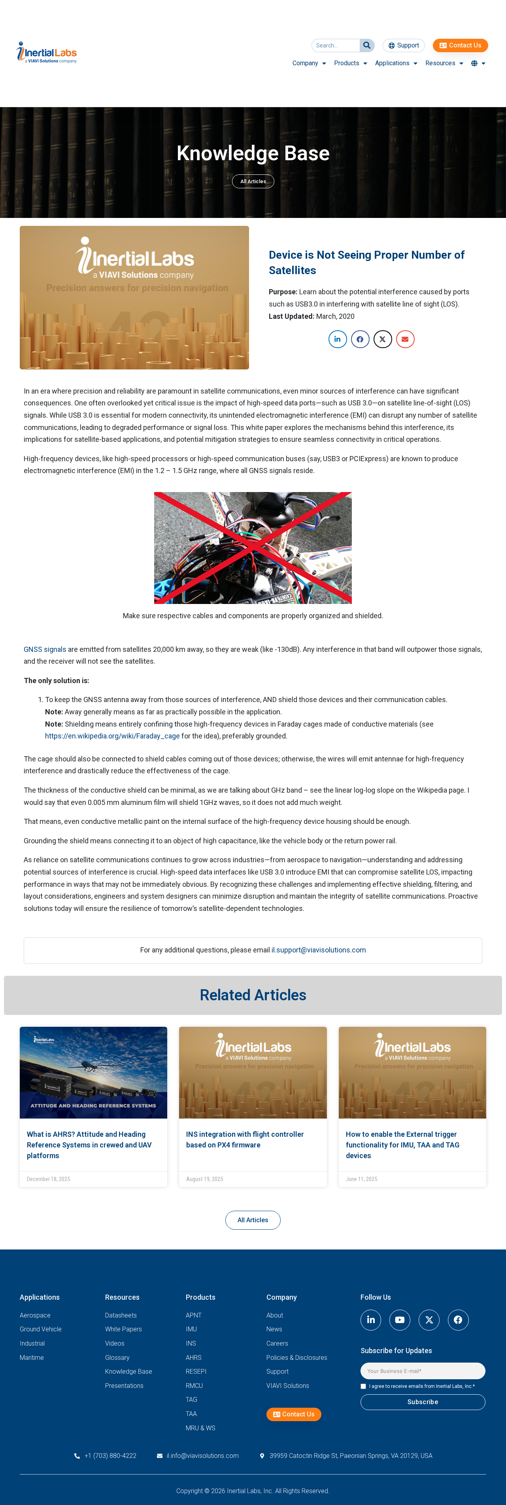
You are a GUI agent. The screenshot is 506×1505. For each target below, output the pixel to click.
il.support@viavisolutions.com (319, 950)
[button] (338, 339)
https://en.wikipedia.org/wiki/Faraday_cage (112, 736)
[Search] (367, 45)
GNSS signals (45, 649)
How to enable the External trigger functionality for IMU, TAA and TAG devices (402, 1145)
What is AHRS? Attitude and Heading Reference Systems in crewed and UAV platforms (89, 1145)
